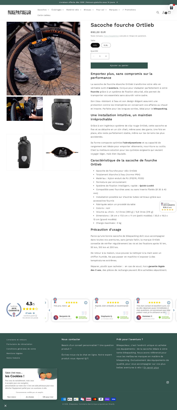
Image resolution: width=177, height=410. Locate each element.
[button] (43, 9)
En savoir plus (151, 367)
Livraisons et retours (16, 340)
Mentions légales (14, 353)
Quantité (94, 51)
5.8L (106, 45)
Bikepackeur (73, 404)
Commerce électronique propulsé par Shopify (97, 404)
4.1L (95, 45)
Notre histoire (13, 358)
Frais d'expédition (111, 36)
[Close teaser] (166, 13)
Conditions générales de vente (21, 349)
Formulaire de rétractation (19, 344)
